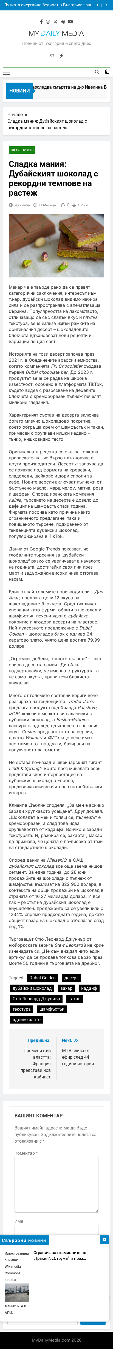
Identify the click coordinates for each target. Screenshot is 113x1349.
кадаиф (89, 988)
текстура (22, 1009)
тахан (75, 998)
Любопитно (22, 150)
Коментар (26, 1153)
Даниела (22, 205)
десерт (71, 977)
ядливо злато (27, 1019)
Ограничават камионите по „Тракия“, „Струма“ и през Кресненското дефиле (59, 1258)
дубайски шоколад (32, 988)
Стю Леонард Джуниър (36, 998)
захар (66, 988)
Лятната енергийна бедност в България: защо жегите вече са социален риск (49, 5)
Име (19, 1221)
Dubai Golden (42, 977)
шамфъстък (51, 1009)
